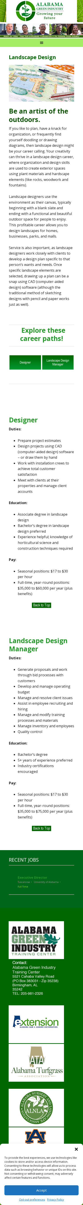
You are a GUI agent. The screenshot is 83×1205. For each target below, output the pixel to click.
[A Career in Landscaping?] (41, 35)
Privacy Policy (55, 1199)
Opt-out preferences (32, 1199)
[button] (76, 1149)
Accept (41, 1190)
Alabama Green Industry (46, 11)
